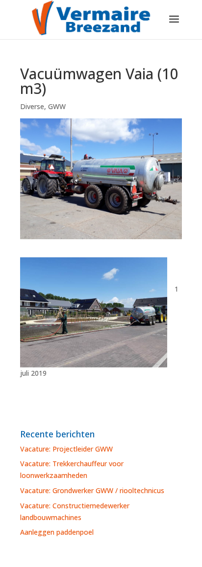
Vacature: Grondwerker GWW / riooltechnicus (92, 490)
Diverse (32, 106)
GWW (57, 106)
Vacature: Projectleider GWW (66, 449)
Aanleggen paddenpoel (57, 532)
